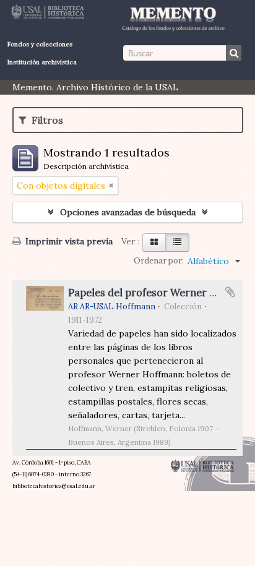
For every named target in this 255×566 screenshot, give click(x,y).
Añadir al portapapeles (230, 292)
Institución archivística (42, 62)
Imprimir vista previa (68, 241)
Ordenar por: (159, 260)
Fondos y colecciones (39, 44)
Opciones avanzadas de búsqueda (128, 212)
